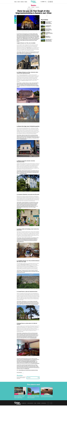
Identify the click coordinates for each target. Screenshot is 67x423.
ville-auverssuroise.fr (23, 173)
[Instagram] (52, 1)
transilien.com (27, 368)
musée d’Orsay (28, 47)
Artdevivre (22, 1)
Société (18, 1)
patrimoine (33, 7)
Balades (26, 1)
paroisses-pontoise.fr (28, 53)
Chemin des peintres (27, 359)
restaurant (37, 7)
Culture (15, 1)
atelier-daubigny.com (20, 241)
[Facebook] (48, 1)
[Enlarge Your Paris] (33, 2)
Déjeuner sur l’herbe (25, 80)
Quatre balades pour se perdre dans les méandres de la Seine (28, 370)
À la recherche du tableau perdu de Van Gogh (28, 361)
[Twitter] (50, 1)
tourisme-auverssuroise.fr (35, 363)
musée (29, 7)
